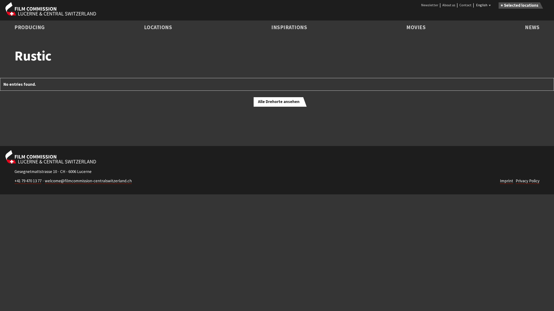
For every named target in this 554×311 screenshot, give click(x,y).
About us (448, 5)
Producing (29, 27)
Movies (416, 27)
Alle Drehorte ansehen (279, 101)
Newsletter (429, 5)
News (532, 27)
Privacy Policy (528, 180)
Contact (465, 5)
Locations (158, 27)
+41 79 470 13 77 (28, 180)
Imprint (506, 180)
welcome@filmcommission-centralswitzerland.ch (88, 180)
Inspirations (289, 27)
